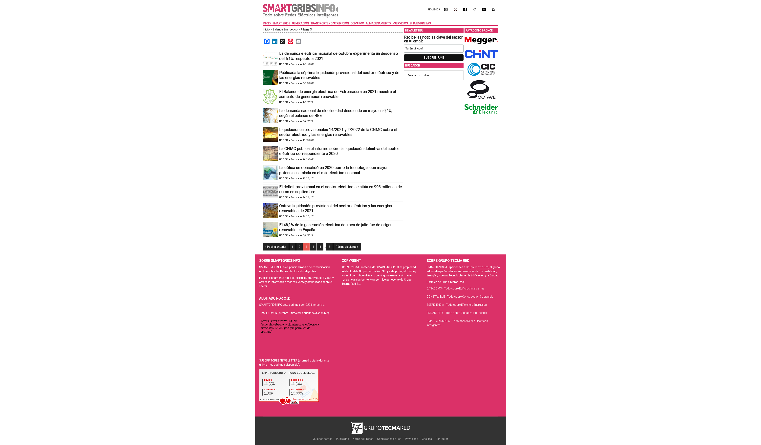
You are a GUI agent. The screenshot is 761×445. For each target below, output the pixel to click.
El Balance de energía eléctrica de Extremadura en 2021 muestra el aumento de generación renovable (337, 94)
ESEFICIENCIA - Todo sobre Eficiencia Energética (457, 304)
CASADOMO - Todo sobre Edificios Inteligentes (455, 288)
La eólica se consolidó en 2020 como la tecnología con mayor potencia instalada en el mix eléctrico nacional (333, 170)
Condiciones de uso (389, 438)
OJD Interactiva (314, 304)
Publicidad (342, 438)
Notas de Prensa (363, 438)
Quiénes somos (322, 438)
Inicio (266, 29)
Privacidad (411, 438)
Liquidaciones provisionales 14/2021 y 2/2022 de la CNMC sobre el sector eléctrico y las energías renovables (338, 132)
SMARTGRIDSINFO (300, 11)
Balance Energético (285, 29)
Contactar (442, 438)
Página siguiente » (347, 246)
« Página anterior (275, 246)
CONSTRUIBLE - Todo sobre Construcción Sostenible (460, 296)
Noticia (283, 64)
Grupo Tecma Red (477, 267)
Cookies (427, 438)
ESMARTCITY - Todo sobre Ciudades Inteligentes (457, 312)
